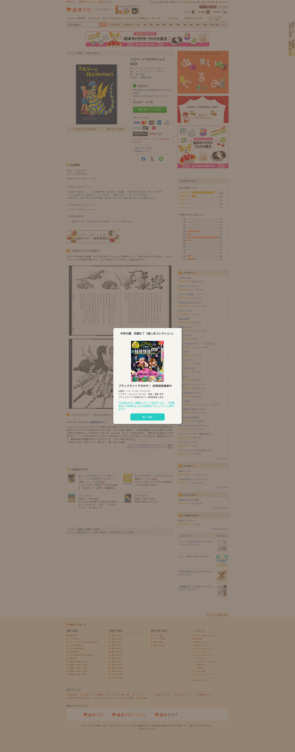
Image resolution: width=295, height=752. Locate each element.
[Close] (181, 327)
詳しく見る (147, 417)
